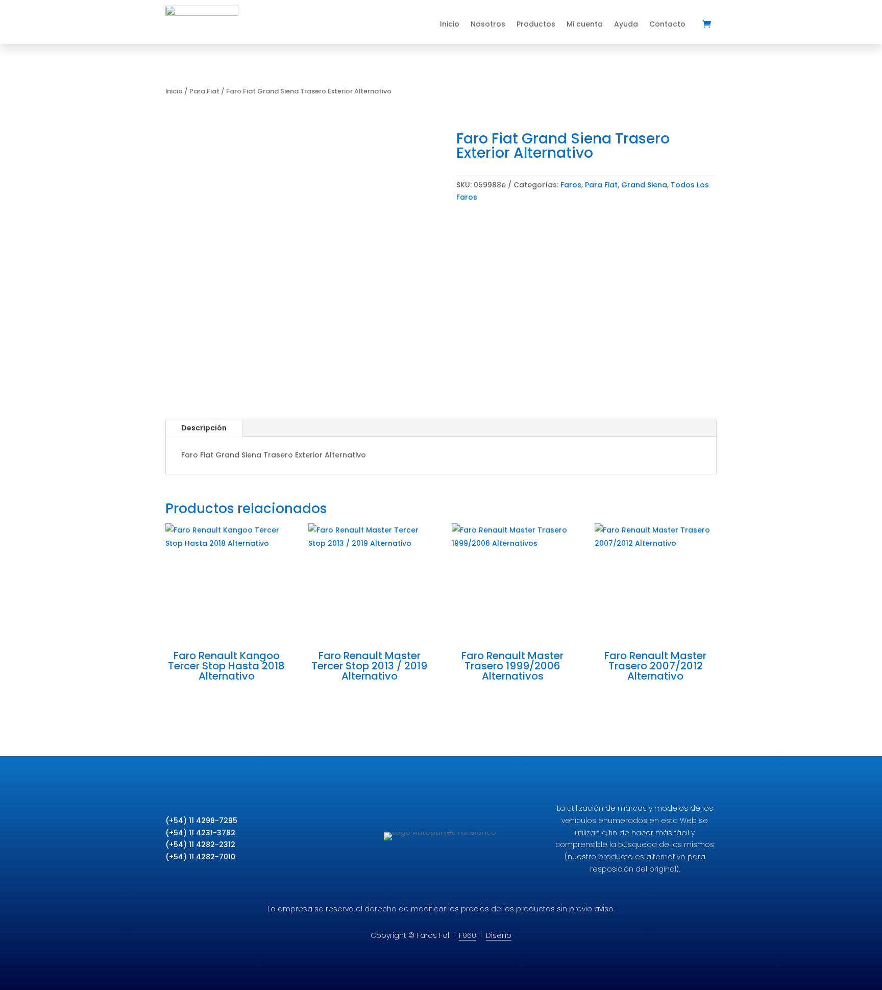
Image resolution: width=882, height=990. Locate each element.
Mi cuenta (585, 24)
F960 (467, 935)
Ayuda (626, 24)
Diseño (498, 935)
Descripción (204, 428)
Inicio (449, 24)
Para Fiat (204, 91)
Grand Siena (644, 185)
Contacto (667, 24)
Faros (570, 185)
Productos (536, 24)
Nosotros (488, 24)
